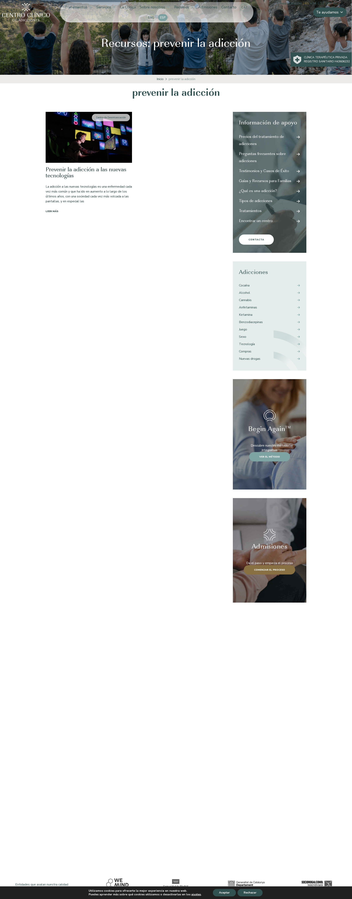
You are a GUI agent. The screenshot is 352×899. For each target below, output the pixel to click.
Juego (243, 329)
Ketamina (245, 315)
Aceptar (224, 893)
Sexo (242, 337)
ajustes (196, 894)
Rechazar (250, 893)
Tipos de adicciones (255, 201)
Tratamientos (76, 7)
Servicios (103, 7)
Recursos (181, 7)
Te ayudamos (327, 12)
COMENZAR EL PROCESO (269, 569)
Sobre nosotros (152, 7)
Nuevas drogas (249, 359)
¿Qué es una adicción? (258, 191)
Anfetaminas (248, 307)
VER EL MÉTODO (269, 456)
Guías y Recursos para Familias (265, 181)
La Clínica (128, 7)
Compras (245, 351)
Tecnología (247, 344)
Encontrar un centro (256, 221)
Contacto (228, 7)
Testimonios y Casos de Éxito (264, 171)
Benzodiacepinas (251, 322)
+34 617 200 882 (325, 3)
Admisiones (207, 7)
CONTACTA (256, 239)
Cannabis (245, 300)
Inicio (160, 79)
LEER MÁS (52, 211)
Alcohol (244, 292)
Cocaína (244, 285)
